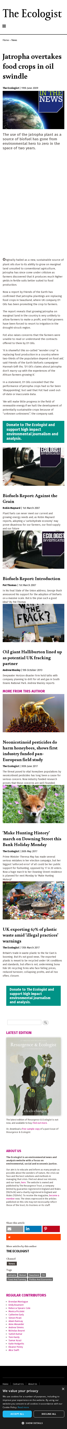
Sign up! (33, 752)
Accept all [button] (17, 1413)
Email (10, 702)
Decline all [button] (49, 1413)
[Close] (61, 671)
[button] (33, 1423)
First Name (13, 714)
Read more (23, 1407)
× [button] (63, 1389)
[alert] (33, 1407)
